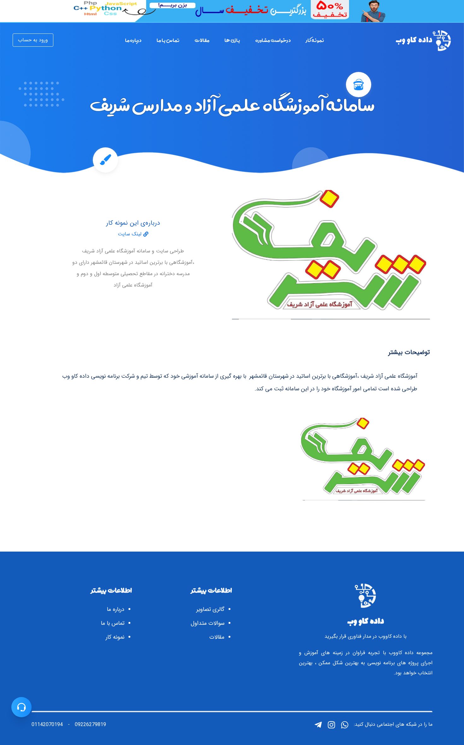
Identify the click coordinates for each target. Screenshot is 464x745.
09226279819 (90, 725)
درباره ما (115, 609)
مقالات (216, 637)
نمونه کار (115, 637)
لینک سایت (129, 234)
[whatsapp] (345, 725)
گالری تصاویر (210, 609)
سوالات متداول (207, 623)
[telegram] (318, 725)
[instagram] (331, 725)
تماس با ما (112, 623)
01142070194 (47, 725)
